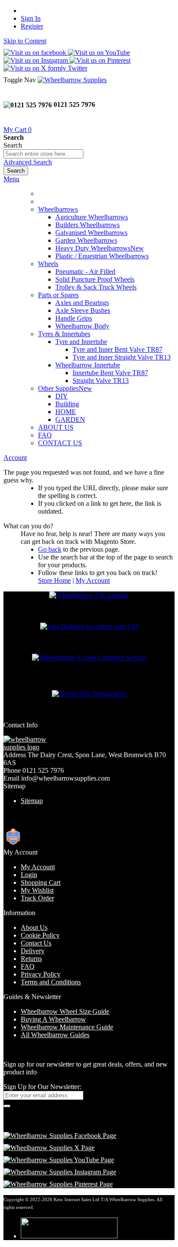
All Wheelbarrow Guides (55, 1034)
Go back (49, 549)
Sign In (31, 18)
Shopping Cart (40, 882)
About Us (34, 927)
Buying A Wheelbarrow (53, 1019)
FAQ (45, 435)
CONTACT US (60, 443)
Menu (11, 179)
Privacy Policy (40, 974)
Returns (31, 958)
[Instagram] (59, 1172)
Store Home (54, 580)
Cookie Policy (40, 935)
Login (29, 874)
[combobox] (43, 153)
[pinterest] (58, 1184)
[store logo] (72, 80)
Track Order (37, 898)
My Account (93, 580)
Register (32, 26)
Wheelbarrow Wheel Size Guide (65, 1011)
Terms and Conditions (51, 982)
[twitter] (49, 1147)
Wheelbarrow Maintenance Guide (67, 1027)
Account (15, 457)
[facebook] (59, 1135)
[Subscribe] (6, 1106)
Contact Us (36, 943)
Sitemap (32, 800)
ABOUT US (55, 427)
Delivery (32, 951)
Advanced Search (27, 162)
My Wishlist (37, 890)
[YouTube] (58, 1159)
